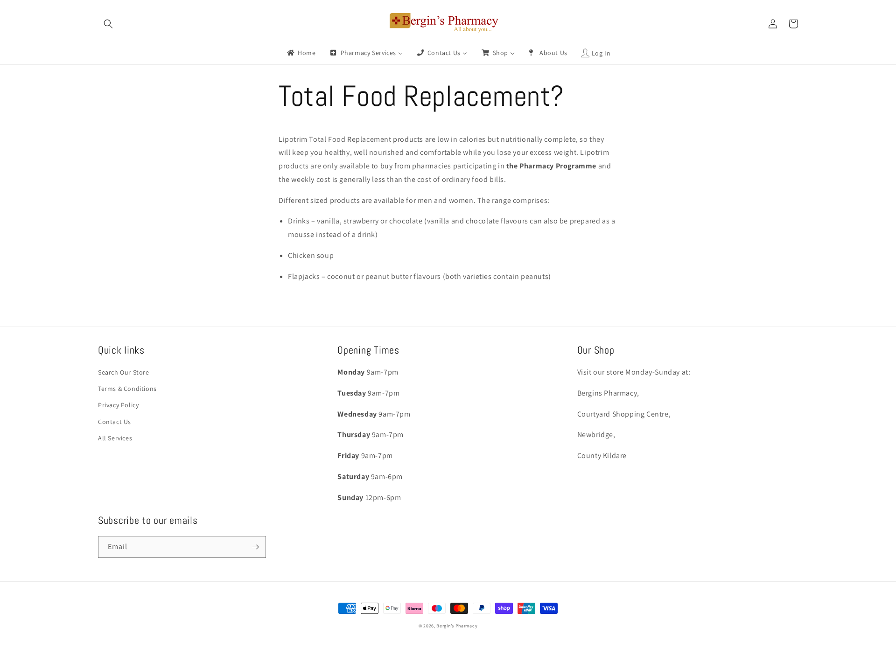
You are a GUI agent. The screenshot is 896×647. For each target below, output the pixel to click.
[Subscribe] (255, 547)
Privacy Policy (118, 405)
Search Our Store (123, 372)
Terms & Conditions (127, 388)
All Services (115, 438)
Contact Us (114, 421)
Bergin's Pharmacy (456, 626)
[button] (108, 24)
